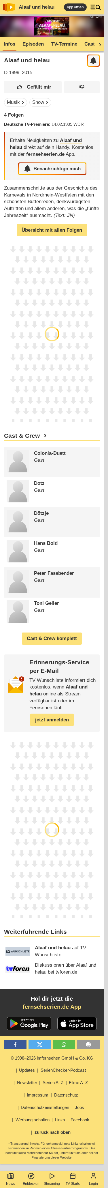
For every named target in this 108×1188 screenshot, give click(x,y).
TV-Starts (73, 1184)
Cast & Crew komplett (52, 638)
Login (93, 1184)
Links (60, 1119)
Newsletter (27, 1082)
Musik (13, 102)
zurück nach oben (53, 1132)
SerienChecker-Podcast (63, 1070)
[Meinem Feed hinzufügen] (93, 60)
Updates (27, 1070)
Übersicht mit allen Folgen (52, 230)
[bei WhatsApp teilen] (64, 1044)
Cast (89, 44)
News (10, 1184)
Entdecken (31, 1184)
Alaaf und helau (36, 7)
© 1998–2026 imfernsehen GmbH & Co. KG (52, 1058)
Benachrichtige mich (57, 168)
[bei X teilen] (40, 1044)
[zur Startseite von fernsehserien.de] (9, 7)
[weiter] (98, 44)
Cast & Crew (22, 435)
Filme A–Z (78, 1082)
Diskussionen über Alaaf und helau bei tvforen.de (65, 968)
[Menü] (96, 7)
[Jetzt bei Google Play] (29, 1023)
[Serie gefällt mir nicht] (82, 87)
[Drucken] (88, 1044)
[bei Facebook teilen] (15, 1044)
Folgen (14, 115)
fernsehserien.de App (52, 1007)
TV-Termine (64, 44)
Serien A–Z (53, 1082)
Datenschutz (66, 1094)
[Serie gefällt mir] (33, 87)
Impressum (37, 1094)
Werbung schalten (33, 1119)
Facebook (80, 1119)
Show (38, 102)
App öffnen (75, 7)
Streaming (52, 1184)
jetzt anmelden (52, 720)
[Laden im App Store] (77, 1023)
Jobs (79, 1107)
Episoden (33, 44)
